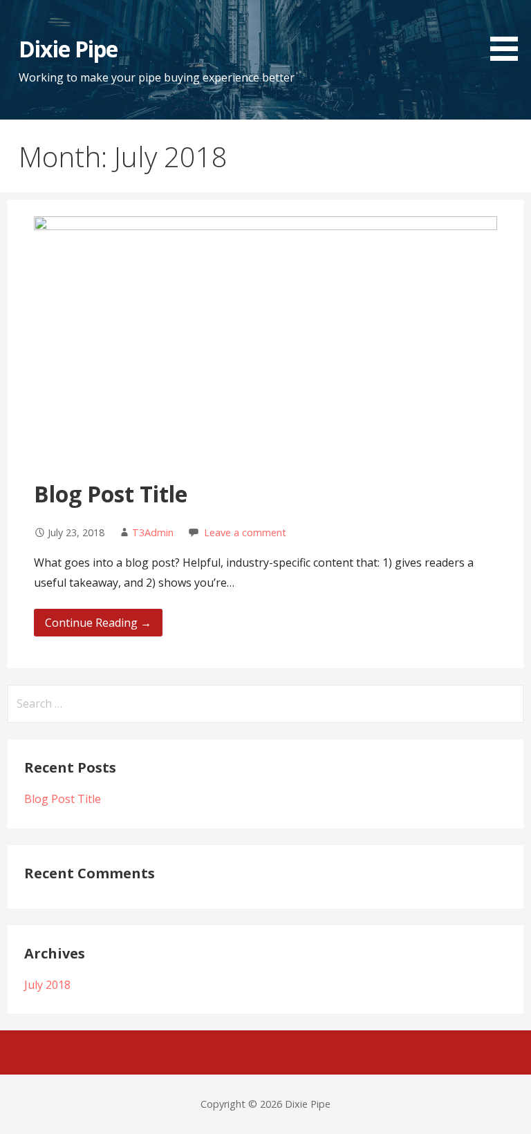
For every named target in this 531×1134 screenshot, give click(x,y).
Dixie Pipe (68, 49)
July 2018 (47, 984)
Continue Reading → (98, 622)
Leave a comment (245, 532)
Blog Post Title (110, 494)
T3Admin (153, 532)
